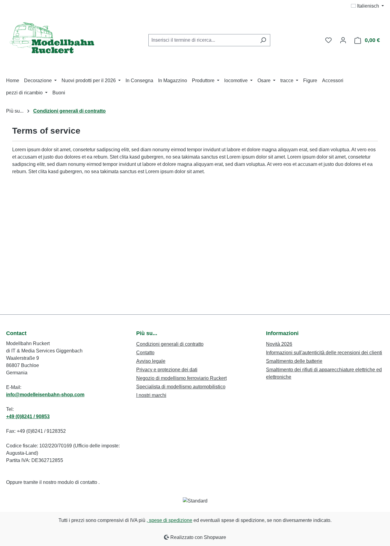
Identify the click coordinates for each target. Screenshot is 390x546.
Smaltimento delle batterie (294, 361)
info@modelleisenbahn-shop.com (45, 394)
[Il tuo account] (343, 40)
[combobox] (202, 40)
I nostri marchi (151, 395)
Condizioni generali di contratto (170, 344)
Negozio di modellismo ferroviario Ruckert (181, 378)
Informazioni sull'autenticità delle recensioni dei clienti (324, 352)
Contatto (145, 352)
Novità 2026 (279, 344)
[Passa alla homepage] (52, 39)
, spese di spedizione (169, 520)
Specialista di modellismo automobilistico (180, 386)
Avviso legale (150, 361)
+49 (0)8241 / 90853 (28, 416)
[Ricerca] (263, 40)
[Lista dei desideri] (328, 40)
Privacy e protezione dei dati (166, 369)
